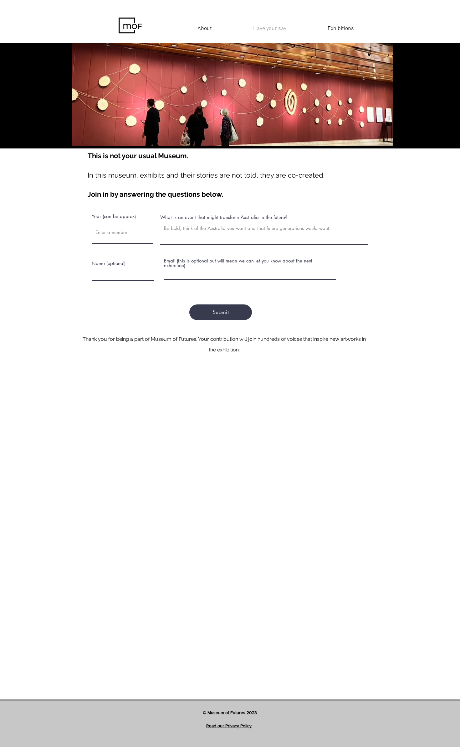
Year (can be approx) (114, 216)
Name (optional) (108, 263)
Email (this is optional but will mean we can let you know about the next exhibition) (238, 263)
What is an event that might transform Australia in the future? (223, 217)
